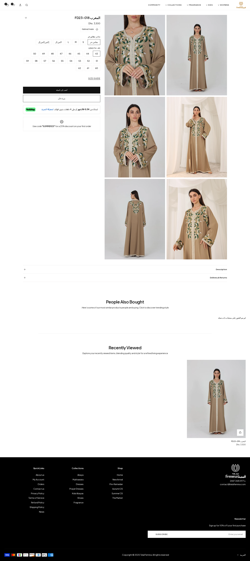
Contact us (38, 488)
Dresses (79, 484)
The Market (117, 498)
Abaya (80, 475)
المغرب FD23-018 (238, 441)
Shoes (80, 498)
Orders (41, 484)
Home (120, 475)
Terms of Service (36, 498)
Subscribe (162, 534)
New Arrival (118, 479)
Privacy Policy (37, 493)
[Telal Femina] (241, 5)
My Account (38, 479)
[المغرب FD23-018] (216, 399)
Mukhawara (78, 479)
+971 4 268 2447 (238, 480)
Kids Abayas (77, 493)
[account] (20, 5)
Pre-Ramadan (116, 484)
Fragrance (78, 502)
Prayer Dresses (76, 488)
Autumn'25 (117, 488)
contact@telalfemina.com (233, 484)
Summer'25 (117, 493)
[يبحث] (26, 5)
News (41, 511)
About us (40, 475)
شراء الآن (61, 99)
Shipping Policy (37, 507)
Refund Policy (37, 502)
